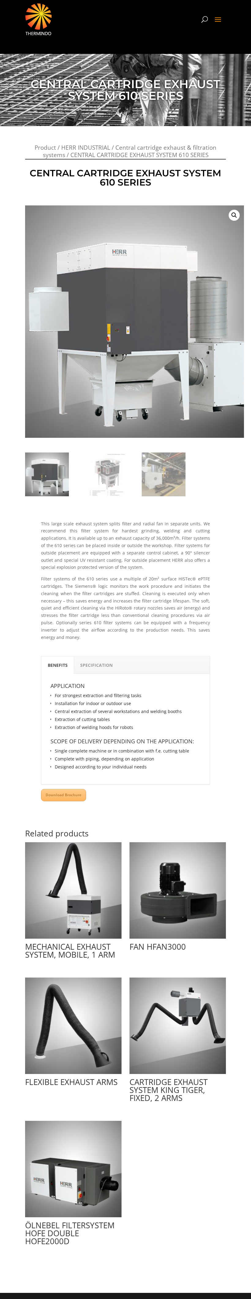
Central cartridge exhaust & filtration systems (130, 151)
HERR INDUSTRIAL (85, 148)
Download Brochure (63, 795)
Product (45, 148)
